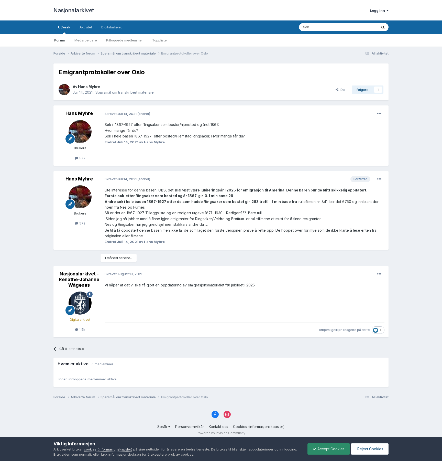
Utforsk (64, 27)
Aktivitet (86, 27)
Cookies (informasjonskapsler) (259, 426)
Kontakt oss (218, 426)
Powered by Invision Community (221, 433)
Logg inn (378, 10)
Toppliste (159, 40)
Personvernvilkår (189, 426)
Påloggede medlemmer (124, 40)
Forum (59, 40)
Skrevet (121, 114)
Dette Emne (361, 27)
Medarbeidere (85, 40)
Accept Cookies (330, 449)
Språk (162, 426)
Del (342, 90)
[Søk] (383, 27)
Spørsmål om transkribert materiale (124, 92)
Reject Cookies (369, 449)
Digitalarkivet (111, 27)
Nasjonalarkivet (73, 10)
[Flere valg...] (379, 114)
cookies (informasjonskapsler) (108, 449)
